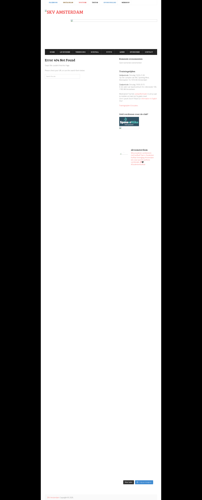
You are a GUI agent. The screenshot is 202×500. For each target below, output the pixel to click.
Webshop (125, 2)
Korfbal (95, 52)
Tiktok (95, 2)
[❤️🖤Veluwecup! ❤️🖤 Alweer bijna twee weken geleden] (148, 453)
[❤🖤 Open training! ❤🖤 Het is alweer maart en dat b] (148, 325)
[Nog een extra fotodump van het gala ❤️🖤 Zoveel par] (128, 261)
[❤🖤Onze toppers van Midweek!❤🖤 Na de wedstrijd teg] (128, 439)
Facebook (53, 2)
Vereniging (80, 52)
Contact (149, 52)
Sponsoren (135, 52)
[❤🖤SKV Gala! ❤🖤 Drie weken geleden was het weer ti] (148, 277)
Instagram (68, 2)
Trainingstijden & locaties (128, 105)
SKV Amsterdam (53, 497)
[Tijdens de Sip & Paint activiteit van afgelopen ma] (128, 311)
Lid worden (65, 52)
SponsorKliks (109, 2)
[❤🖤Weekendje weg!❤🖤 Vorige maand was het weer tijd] (128, 372)
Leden (122, 52)
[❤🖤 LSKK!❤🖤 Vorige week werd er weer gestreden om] (148, 391)
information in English (149, 98)
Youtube (82, 2)
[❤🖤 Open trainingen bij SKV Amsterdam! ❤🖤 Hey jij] (128, 211)
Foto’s (109, 52)
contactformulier (141, 94)
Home (52, 52)
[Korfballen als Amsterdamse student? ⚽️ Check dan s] (148, 178)
